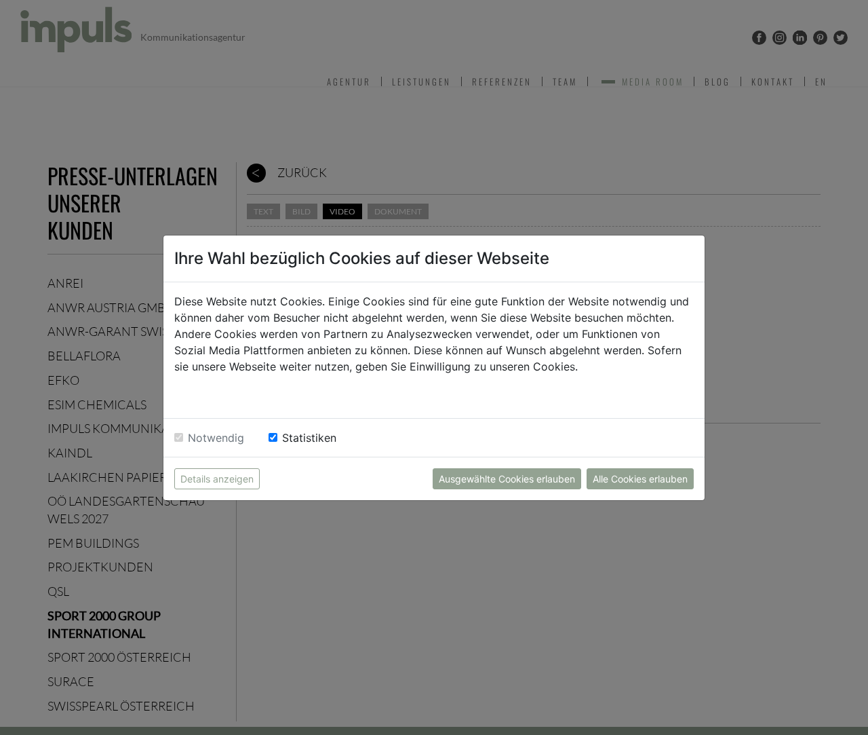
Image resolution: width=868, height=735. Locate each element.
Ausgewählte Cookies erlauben (507, 479)
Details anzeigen (217, 479)
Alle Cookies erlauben (640, 479)
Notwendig (216, 438)
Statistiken (309, 438)
